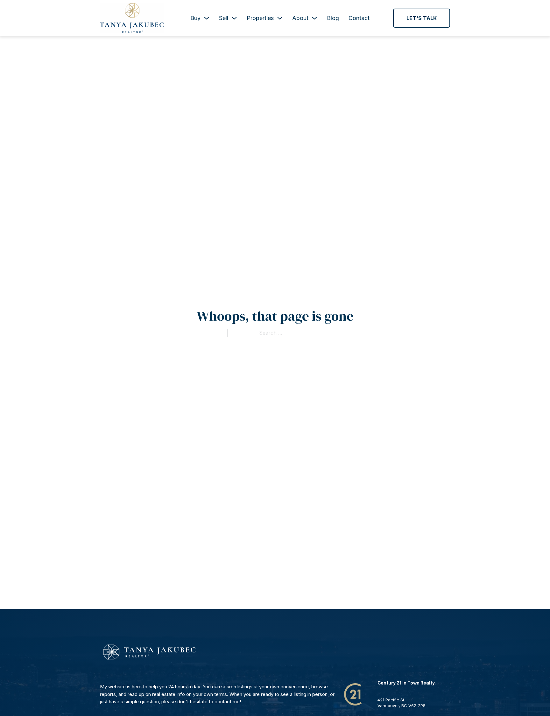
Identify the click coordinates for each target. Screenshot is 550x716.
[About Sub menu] (314, 18)
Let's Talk (421, 18)
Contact (359, 18)
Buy (195, 18)
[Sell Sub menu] (234, 18)
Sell (223, 18)
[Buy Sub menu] (206, 18)
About (300, 18)
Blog (333, 18)
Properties (260, 18)
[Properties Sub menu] (280, 18)
